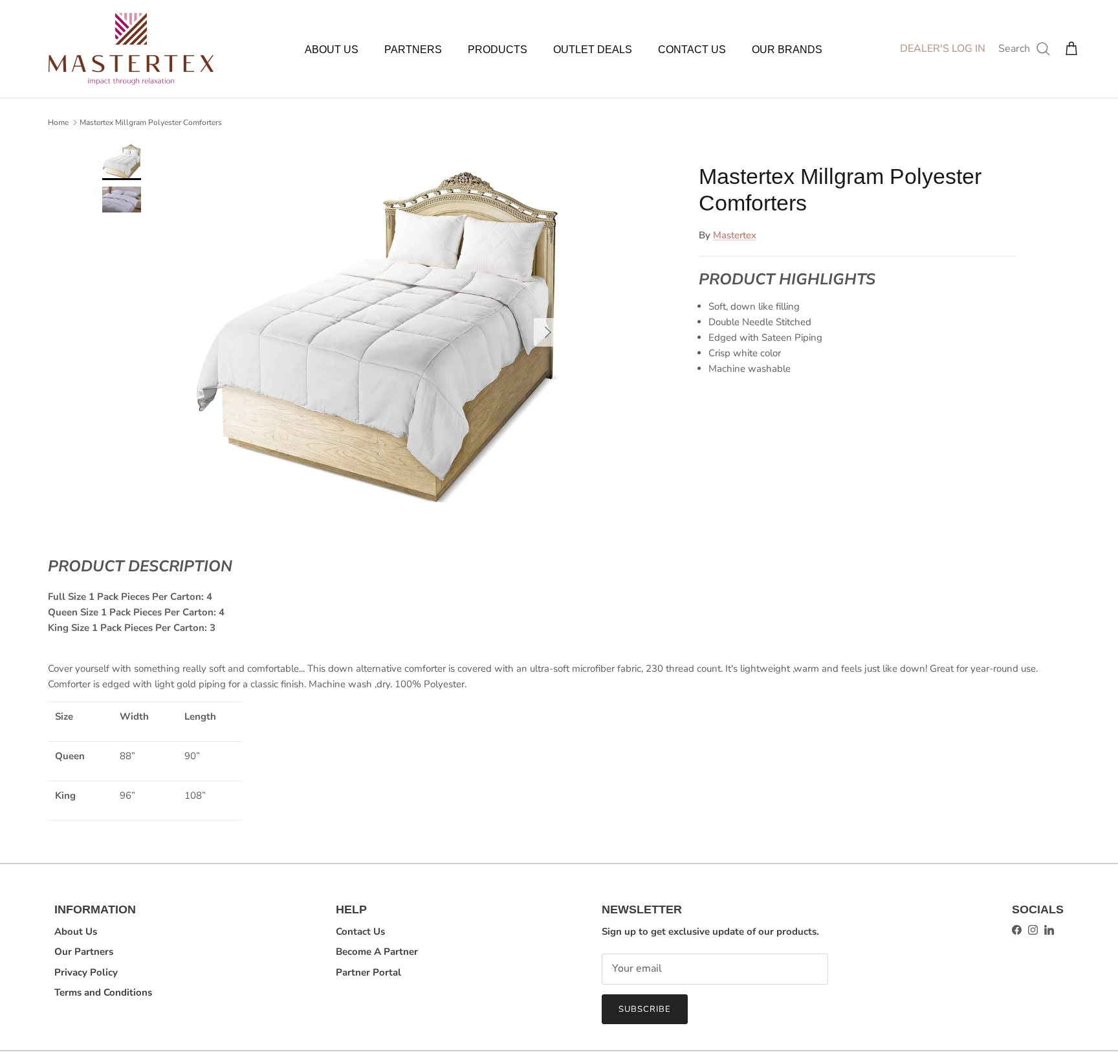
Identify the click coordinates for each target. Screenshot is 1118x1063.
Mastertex (734, 234)
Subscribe (645, 1009)
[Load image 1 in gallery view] (377, 326)
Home (58, 122)
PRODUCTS (497, 49)
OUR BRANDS (787, 49)
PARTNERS (413, 49)
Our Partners (83, 951)
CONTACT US (692, 49)
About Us (75, 931)
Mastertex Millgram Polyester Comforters (151, 122)
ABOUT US (331, 49)
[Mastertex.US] (131, 49)
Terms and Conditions (103, 992)
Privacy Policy (86, 972)
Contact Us (360, 931)
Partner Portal (368, 972)
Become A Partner (377, 951)
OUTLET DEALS (592, 49)
